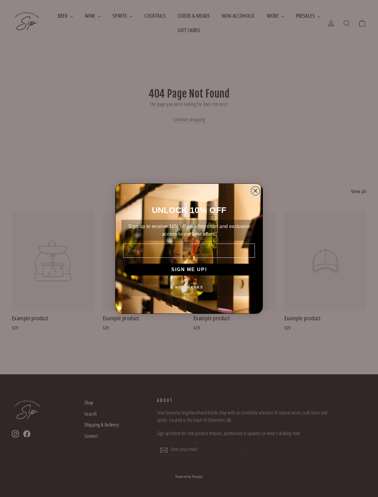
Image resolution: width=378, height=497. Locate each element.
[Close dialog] (255, 190)
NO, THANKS (189, 287)
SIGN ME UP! (189, 269)
